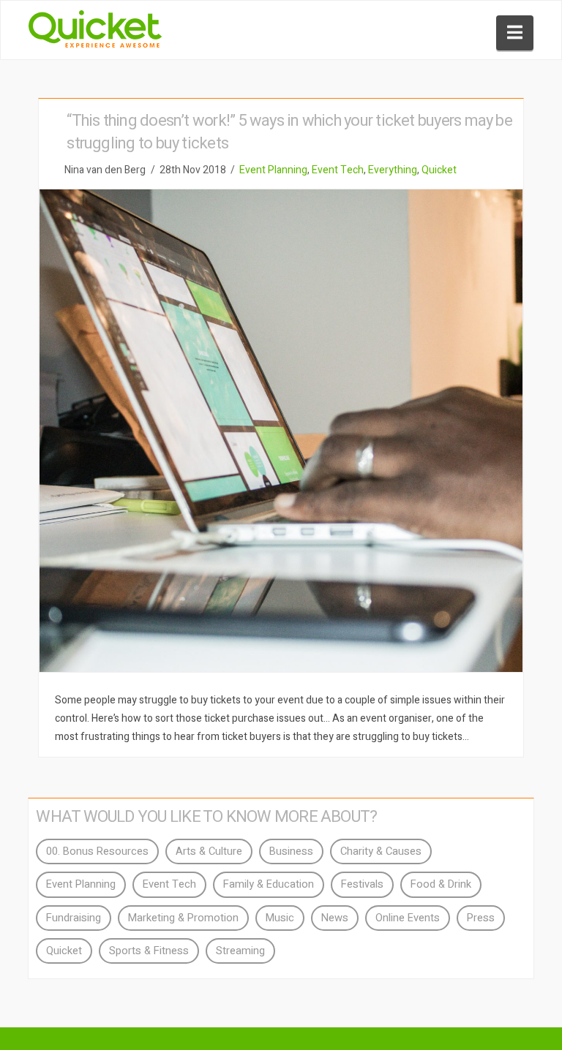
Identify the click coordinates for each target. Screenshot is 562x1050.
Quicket (439, 170)
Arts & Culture (209, 851)
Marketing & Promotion (183, 918)
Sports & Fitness (149, 951)
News (334, 918)
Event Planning (273, 170)
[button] (514, 32)
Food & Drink (441, 884)
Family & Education (268, 884)
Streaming (240, 951)
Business (291, 851)
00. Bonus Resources (97, 851)
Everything (392, 170)
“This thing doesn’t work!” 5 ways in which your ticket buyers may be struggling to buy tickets (289, 132)
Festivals (362, 884)
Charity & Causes (381, 851)
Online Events (407, 918)
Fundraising (73, 918)
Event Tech (338, 170)
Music (280, 918)
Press (481, 918)
